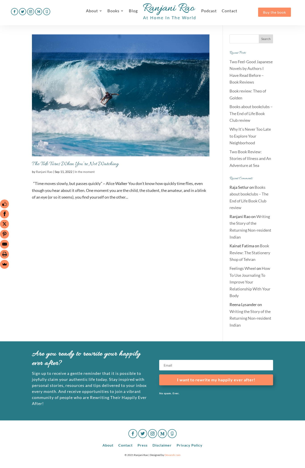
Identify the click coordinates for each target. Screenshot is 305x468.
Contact (229, 10)
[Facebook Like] (4, 203)
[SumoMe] (4, 264)
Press (143, 445)
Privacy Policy (190, 445)
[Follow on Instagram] (30, 11)
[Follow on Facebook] (14, 11)
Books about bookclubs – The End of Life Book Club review (251, 113)
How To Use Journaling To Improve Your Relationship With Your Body (250, 282)
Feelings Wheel (243, 268)
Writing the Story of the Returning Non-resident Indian (250, 318)
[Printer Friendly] (4, 254)
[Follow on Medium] (38, 11)
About (92, 10)
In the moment (85, 172)
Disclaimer (162, 445)
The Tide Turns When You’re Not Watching (75, 164)
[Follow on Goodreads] (46, 11)
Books (113, 10)
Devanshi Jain (173, 455)
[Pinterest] (4, 234)
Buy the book (274, 12)
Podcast (209, 10)
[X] (4, 224)
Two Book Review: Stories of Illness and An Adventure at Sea (250, 158)
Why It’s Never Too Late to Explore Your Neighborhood (250, 136)
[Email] (4, 244)
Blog (133, 10)
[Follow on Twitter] (22, 11)
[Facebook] (4, 214)
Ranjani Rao (44, 172)
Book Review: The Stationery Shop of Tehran (250, 252)
